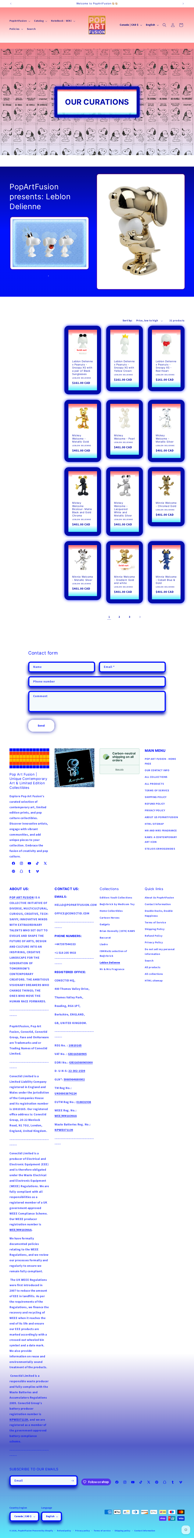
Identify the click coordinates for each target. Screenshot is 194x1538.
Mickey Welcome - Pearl (124, 437)
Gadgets (105, 924)
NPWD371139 (18, 1420)
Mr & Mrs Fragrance (112, 969)
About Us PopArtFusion (159, 898)
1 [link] (109, 617)
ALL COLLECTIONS (156, 777)
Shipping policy (123, 1530)
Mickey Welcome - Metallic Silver (165, 438)
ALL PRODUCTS (154, 784)
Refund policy (64, 1530)
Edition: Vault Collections (116, 898)
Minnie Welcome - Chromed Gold (166, 504)
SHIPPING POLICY (156, 797)
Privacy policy (82, 1530)
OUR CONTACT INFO (157, 770)
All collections (154, 974)
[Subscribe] (72, 1480)
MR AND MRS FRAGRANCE (161, 831)
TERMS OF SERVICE (157, 790)
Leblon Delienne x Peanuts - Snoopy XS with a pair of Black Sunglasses (82, 368)
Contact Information (158, 904)
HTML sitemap (154, 981)
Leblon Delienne (110, 963)
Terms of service (102, 1530)
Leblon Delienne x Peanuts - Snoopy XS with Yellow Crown (124, 366)
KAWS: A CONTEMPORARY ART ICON (161, 839)
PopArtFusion (25, 1530)
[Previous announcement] (11, 3)
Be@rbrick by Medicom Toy (117, 904)
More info (119, 769)
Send (41, 726)
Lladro (104, 944)
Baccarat (105, 938)
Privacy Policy (154, 942)
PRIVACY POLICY (155, 810)
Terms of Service (155, 922)
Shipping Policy (155, 929)
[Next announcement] (183, 3)
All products (152, 967)
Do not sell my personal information (160, 951)
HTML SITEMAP (154, 824)
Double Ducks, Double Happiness (159, 913)
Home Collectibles (111, 911)
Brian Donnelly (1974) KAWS (117, 931)
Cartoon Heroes (109, 918)
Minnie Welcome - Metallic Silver (82, 578)
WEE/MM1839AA (20, 1230)
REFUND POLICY (155, 804)
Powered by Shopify (42, 1530)
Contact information (144, 1530)
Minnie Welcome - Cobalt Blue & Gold (166, 580)
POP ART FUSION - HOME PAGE (160, 761)
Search (149, 961)
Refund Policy (154, 936)
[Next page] (140, 617)
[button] (19, 21)
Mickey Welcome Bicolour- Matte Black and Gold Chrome (82, 509)
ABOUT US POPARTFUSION (161, 817)
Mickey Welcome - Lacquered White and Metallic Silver (123, 509)
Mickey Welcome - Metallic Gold (80, 438)
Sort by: (127, 321)
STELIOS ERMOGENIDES (160, 849)
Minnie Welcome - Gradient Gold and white (124, 580)
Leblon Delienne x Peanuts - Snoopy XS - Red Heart (166, 366)
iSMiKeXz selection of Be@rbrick (113, 953)
